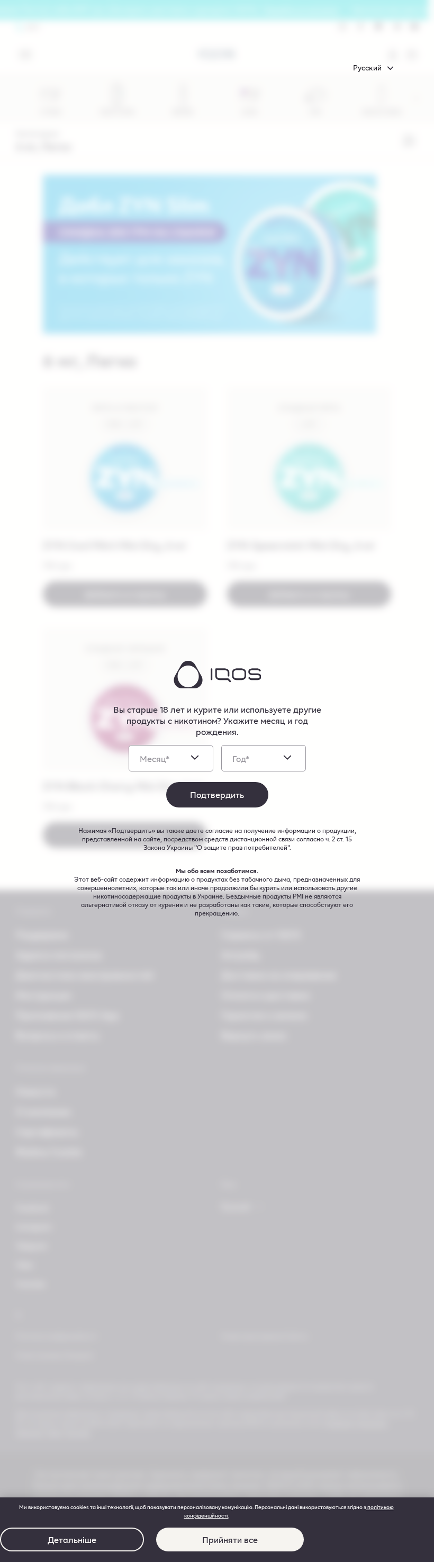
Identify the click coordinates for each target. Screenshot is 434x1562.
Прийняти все (230, 1539)
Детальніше (72, 1539)
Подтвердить (216, 794)
